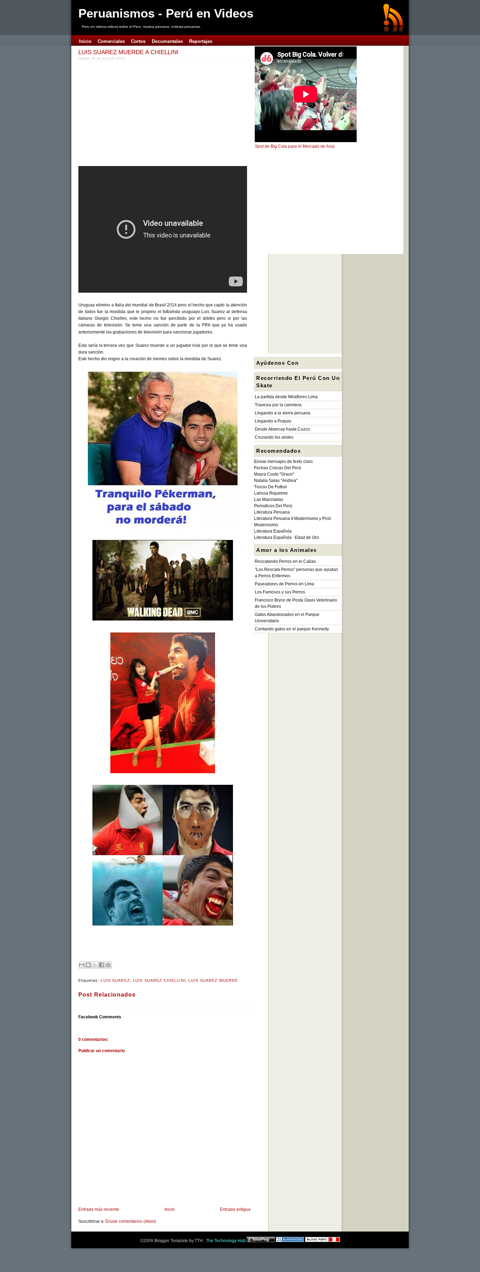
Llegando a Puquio (273, 421)
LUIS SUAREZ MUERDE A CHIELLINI (128, 52)
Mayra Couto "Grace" (274, 474)
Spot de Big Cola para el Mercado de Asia (295, 146)
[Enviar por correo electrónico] (81, 964)
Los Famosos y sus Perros (280, 592)
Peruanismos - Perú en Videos (165, 13)
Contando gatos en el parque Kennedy (292, 629)
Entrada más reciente (98, 1209)
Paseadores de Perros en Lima (284, 583)
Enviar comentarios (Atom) (130, 1221)
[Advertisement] (137, 112)
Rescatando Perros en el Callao (285, 561)
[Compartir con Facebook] (101, 964)
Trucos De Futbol (270, 486)
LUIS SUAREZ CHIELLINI (159, 980)
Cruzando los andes (274, 437)
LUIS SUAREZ (115, 980)
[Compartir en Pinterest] (108, 964)
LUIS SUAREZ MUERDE (213, 980)
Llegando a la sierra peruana (282, 413)
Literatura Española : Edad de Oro (286, 537)
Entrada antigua (235, 1209)
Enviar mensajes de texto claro (283, 461)
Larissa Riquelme (271, 493)
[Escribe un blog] (88, 964)
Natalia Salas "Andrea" (276, 480)
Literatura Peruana (272, 512)
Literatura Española (273, 531)
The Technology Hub (226, 1240)
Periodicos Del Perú (273, 505)
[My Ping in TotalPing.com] (261, 1240)
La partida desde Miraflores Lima (286, 396)
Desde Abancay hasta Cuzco (282, 429)
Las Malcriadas (268, 499)
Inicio (169, 1209)
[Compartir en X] (94, 964)
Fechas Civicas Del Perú (277, 467)
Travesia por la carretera (278, 404)
